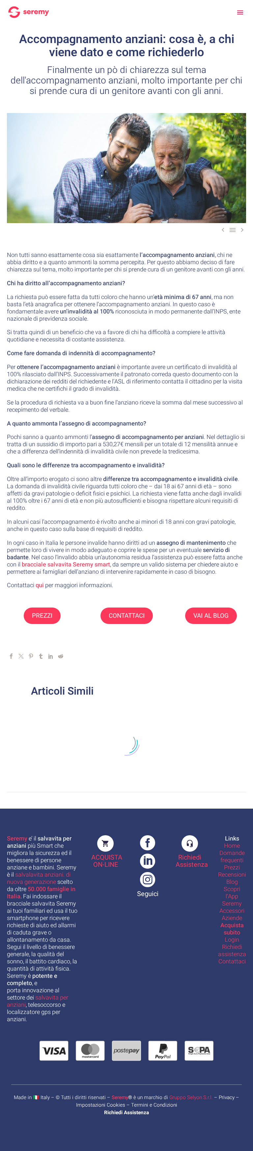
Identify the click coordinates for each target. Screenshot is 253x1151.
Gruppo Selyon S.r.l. (191, 1097)
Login (232, 939)
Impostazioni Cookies (100, 1105)
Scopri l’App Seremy (232, 896)
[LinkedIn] (50, 656)
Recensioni (232, 874)
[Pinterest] (31, 656)
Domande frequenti (232, 857)
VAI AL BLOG (211, 615)
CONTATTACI (127, 615)
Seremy (120, 1097)
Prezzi (232, 867)
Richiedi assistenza (232, 951)
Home (232, 845)
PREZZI (42, 615)
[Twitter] (21, 656)
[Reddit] (60, 656)
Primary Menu (240, 12)
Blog (232, 882)
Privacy (227, 1097)
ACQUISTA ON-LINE (106, 861)
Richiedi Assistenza (192, 861)
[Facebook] (11, 656)
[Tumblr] (40, 656)
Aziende (232, 918)
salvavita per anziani (37, 1001)
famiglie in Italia (41, 893)
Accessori (231, 911)
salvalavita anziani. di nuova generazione (38, 878)
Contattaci (232, 961)
